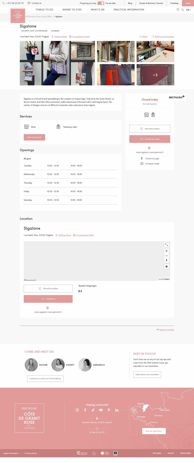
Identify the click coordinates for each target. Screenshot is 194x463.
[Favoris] (178, 10)
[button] (182, 9)
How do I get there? (154, 431)
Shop (188, 3)
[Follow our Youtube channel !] (101, 410)
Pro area (157, 453)
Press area (185, 453)
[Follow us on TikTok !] (93, 410)
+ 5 (155, 75)
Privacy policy (31, 453)
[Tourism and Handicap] (115, 453)
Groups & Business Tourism (151, 3)
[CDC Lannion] (82, 453)
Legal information (10, 453)
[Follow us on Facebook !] (85, 410)
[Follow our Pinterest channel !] (109, 410)
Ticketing (174, 3)
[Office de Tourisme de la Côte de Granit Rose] (18, 13)
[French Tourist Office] (104, 453)
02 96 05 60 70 (97, 432)
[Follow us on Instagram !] (77, 410)
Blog (130, 3)
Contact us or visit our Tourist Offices (45, 378)
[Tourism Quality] (94, 453)
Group (170, 453)
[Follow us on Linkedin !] (117, 410)
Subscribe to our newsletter (147, 374)
